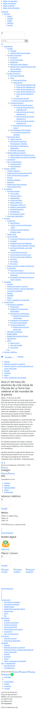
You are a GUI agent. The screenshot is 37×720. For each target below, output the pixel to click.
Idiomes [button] (7, 14)
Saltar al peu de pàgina (11, 8)
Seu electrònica (9, 666)
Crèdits (6, 684)
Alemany (10, 23)
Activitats (7, 373)
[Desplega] (14, 357)
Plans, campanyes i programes (15, 378)
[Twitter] (15, 672)
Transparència (9, 668)
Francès (10, 25)
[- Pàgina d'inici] (13, 35)
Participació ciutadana (12, 602)
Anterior (4, 533)
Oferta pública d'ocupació (13, 629)
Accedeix (4, 509)
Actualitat (8, 357)
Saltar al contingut (9, 3)
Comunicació (5, 600)
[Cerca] (26, 40)
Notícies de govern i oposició (14, 364)
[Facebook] (23, 672)
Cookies (7, 688)
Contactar (4, 12)
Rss (5, 616)
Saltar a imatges (9, 6)
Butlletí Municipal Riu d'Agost (14, 609)
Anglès (9, 21)
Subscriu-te (5, 549)
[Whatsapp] (12, 674)
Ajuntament (5, 618)
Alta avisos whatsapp (11, 604)
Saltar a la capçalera (10, 1)
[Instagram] (6, 674)
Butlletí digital (9, 607)
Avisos (6, 375)
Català (9, 16)
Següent (10, 533)
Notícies (20, 357)
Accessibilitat (8, 682)
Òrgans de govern (10, 625)
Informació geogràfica (12, 641)
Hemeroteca (8, 611)
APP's (6, 614)
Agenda (7, 371)
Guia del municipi (10, 638)
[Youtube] (31, 672)
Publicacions (8, 492)
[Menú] (2, 44)
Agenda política (9, 488)
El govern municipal (11, 623)
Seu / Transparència (11, 634)
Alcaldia (7, 620)
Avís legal (7, 677)
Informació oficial (10, 627)
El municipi (5, 636)
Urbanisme (8, 632)
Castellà (10, 18)
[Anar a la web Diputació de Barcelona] (18, 714)
